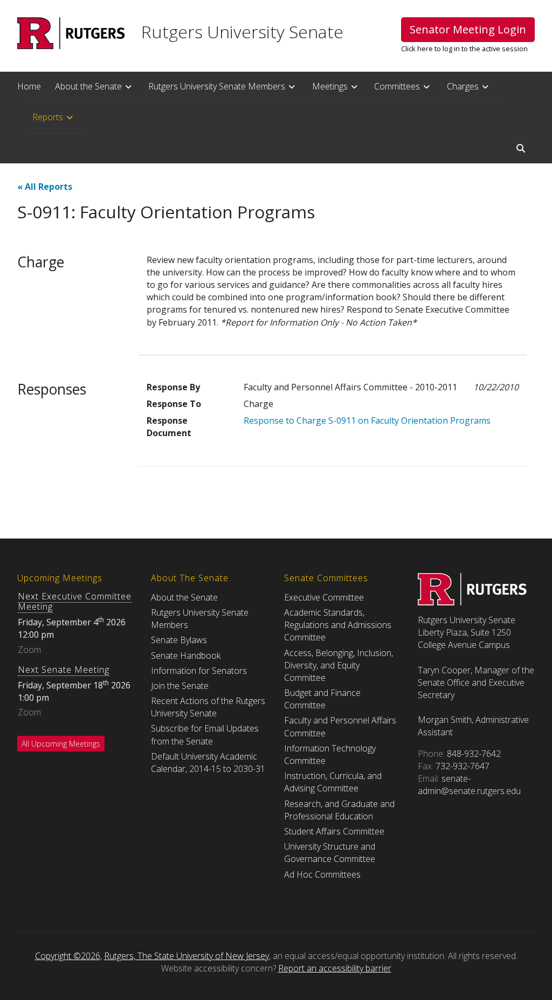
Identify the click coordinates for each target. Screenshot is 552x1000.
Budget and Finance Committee (322, 699)
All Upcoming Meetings (61, 744)
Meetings (330, 86)
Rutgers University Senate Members (216, 86)
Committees (397, 86)
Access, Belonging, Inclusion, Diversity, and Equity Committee (338, 665)
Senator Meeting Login (468, 29)
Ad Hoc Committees (322, 874)
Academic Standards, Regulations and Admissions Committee (337, 624)
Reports (47, 117)
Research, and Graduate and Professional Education (339, 810)
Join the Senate (180, 686)
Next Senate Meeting (63, 669)
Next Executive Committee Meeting (75, 601)
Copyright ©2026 (67, 956)
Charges (463, 86)
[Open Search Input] (520, 148)
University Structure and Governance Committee (329, 852)
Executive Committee (324, 597)
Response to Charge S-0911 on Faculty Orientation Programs (367, 420)
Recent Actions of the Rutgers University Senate (208, 707)
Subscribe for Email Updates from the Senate (205, 734)
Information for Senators (199, 671)
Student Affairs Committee (334, 831)
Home (29, 86)
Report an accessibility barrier (334, 968)
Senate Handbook (185, 655)
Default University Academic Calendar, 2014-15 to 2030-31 (208, 762)
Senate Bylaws (179, 640)
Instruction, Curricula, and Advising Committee (333, 782)
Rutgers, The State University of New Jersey (186, 956)
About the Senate (88, 86)
